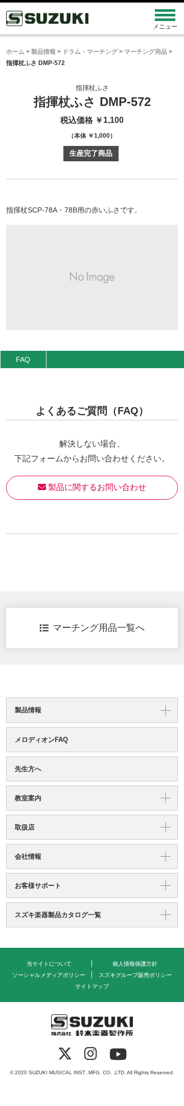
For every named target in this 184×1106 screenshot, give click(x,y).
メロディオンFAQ (41, 739)
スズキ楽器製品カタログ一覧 (58, 915)
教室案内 (28, 798)
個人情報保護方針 (134, 964)
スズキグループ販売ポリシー (135, 975)
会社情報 (28, 856)
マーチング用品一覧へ (99, 628)
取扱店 (25, 827)
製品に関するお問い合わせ (96, 487)
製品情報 (28, 710)
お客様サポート (38, 885)
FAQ (23, 359)
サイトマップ (92, 986)
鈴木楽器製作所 (70, 18)
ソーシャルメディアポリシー (48, 975)
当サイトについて (49, 964)
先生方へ (28, 769)
